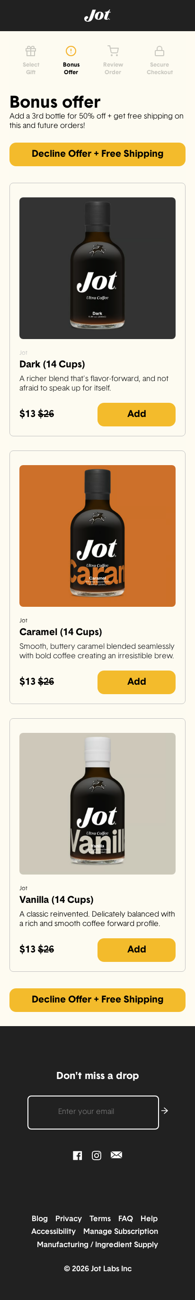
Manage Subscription (123, 1232)
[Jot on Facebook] (77, 1155)
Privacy (71, 1219)
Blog (42, 1219)
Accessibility (56, 1232)
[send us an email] (116, 1155)
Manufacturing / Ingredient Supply (97, 1245)
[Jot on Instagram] (96, 1155)
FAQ (128, 1219)
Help (152, 1219)
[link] (97, 154)
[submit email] (164, 1112)
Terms (102, 1219)
